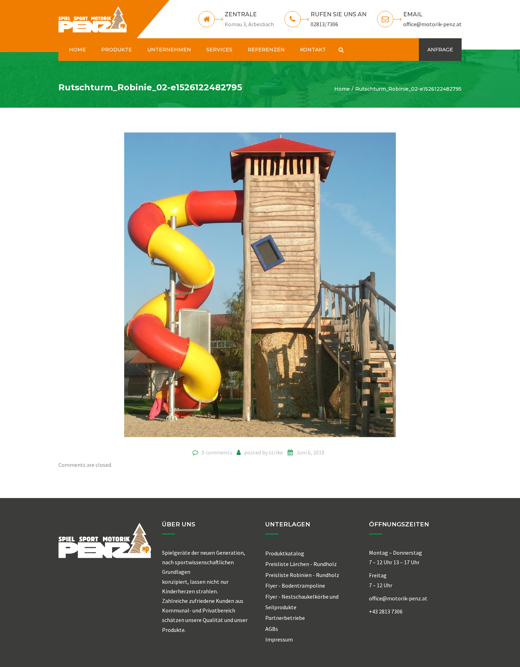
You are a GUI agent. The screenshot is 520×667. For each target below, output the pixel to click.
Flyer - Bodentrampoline (295, 585)
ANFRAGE (440, 49)
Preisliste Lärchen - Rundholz (301, 563)
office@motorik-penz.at (432, 24)
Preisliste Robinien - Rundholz (302, 574)
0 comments (217, 452)
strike (276, 452)
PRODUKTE (116, 49)
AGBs (271, 628)
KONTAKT (313, 49)
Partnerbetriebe (285, 617)
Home (342, 89)
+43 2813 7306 (386, 611)
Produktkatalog (284, 553)
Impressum (279, 639)
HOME (77, 49)
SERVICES (219, 49)
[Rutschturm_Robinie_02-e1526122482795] (260, 287)
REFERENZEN (266, 49)
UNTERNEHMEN (169, 49)
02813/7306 (324, 24)
